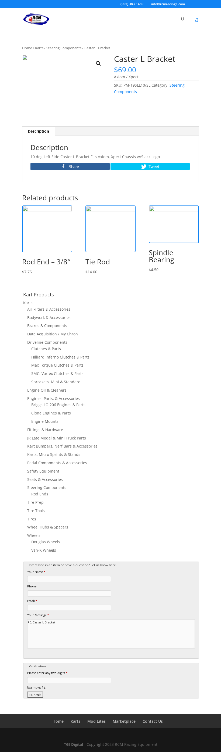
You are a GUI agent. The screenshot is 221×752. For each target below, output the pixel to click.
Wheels (33, 535)
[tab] (38, 131)
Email (32, 601)
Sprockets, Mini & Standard (56, 381)
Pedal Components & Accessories (57, 462)
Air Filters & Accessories (48, 309)
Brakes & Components (47, 325)
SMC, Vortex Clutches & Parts (57, 373)
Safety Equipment (43, 471)
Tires (31, 519)
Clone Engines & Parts (51, 413)
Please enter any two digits (47, 673)
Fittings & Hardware (45, 429)
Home (27, 47)
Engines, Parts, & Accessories (53, 398)
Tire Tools (36, 510)
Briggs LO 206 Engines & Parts (58, 404)
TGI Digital (73, 744)
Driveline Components (47, 342)
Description (38, 131)
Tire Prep (35, 502)
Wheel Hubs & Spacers (47, 527)
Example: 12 (36, 687)
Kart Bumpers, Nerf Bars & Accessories (62, 446)
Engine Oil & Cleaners (47, 390)
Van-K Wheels (43, 550)
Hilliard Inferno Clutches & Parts (60, 357)
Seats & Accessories (45, 479)
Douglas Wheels (45, 541)
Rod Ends (39, 493)
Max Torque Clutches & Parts (57, 365)
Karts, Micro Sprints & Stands (53, 454)
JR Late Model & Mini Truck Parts (56, 438)
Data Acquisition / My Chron (52, 333)
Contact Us (153, 721)
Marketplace (124, 721)
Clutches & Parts (46, 348)
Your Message (38, 615)
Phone (31, 586)
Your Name (36, 572)
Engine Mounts (44, 421)
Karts (39, 47)
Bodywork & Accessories (49, 317)
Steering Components (63, 47)
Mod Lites (96, 721)
